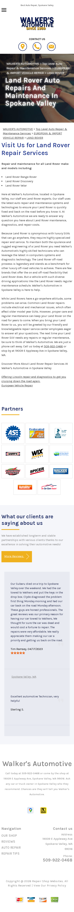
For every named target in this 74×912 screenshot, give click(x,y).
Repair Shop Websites (47, 881)
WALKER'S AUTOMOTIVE (22, 63)
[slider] (18, 652)
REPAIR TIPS (10, 853)
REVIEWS (8, 842)
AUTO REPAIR (11, 848)
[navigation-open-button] (3, 9)
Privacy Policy (56, 885)
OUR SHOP (9, 836)
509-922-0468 (53, 346)
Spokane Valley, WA (23, 676)
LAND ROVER (55, 73)
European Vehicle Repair (17, 385)
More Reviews (14, 556)
